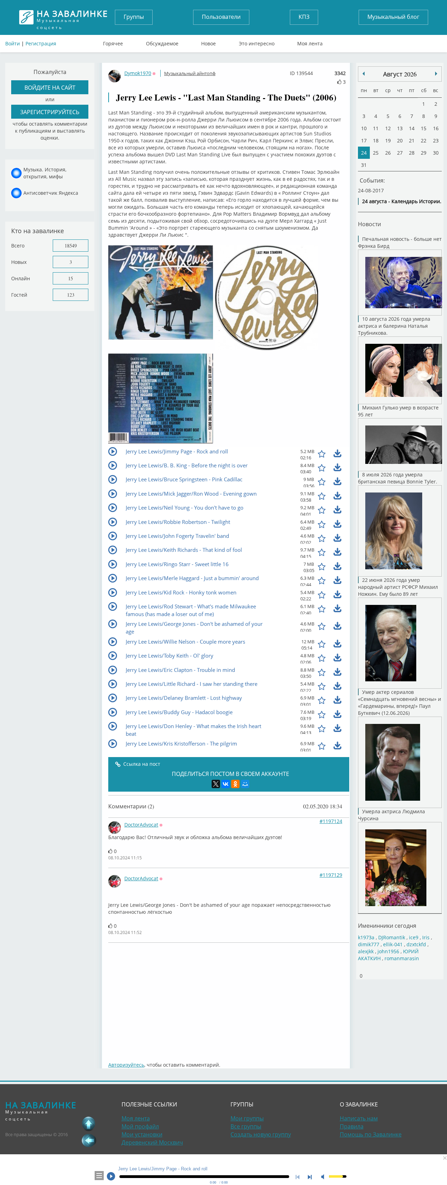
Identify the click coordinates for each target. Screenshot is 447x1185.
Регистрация (40, 43)
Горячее (113, 42)
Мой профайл (140, 1126)
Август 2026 (400, 74)
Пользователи (221, 17)
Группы (134, 17)
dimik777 (368, 944)
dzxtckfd (416, 944)
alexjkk (366, 951)
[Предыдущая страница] (88, 1140)
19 (388, 140)
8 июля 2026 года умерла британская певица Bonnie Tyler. (397, 478)
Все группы (245, 1126)
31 (364, 165)
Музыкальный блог (393, 17)
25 (376, 152)
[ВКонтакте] (225, 784)
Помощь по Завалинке (371, 1134)
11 (376, 128)
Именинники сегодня (387, 925)
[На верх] (88, 1123)
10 (364, 128)
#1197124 (331, 821)
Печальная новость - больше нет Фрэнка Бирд (400, 242)
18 (376, 140)
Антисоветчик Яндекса (50, 193)
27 (400, 152)
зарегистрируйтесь (49, 112)
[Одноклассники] (235, 784)
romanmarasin (401, 958)
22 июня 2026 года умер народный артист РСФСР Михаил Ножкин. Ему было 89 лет (398, 587)
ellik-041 (393, 944)
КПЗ (304, 17)
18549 (71, 245)
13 (400, 128)
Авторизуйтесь (126, 1064)
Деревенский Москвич (152, 1142)
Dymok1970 (137, 73)
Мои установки (142, 1134)
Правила (352, 1126)
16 (436, 128)
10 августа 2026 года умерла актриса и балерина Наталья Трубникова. (394, 326)
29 (423, 152)
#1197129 (331, 875)
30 (436, 152)
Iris (426, 937)
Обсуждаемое (162, 42)
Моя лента (310, 42)
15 (70, 278)
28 (412, 152)
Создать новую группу (260, 1134)
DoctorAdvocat (141, 824)
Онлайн (20, 278)
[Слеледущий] (363, 74)
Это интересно (256, 42)
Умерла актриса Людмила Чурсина (391, 815)
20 (400, 140)
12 (388, 128)
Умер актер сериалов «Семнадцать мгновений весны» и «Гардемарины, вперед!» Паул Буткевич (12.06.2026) (399, 702)
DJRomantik (391, 937)
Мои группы (247, 1118)
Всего (17, 245)
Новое (208, 42)
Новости (369, 224)
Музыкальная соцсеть (72, 17)
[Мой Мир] (245, 784)
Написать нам (359, 1118)
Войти (12, 43)
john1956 (388, 951)
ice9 (413, 937)
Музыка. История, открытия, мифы (44, 173)
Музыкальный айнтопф (189, 73)
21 (412, 140)
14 (412, 128)
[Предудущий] (436, 74)
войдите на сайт (49, 87)
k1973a (366, 937)
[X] (216, 784)
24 (364, 152)
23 (436, 140)
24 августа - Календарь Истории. (401, 201)
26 (388, 152)
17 (364, 140)
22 (423, 140)
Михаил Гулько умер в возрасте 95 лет (398, 411)
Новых (19, 262)
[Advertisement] (228, 998)
